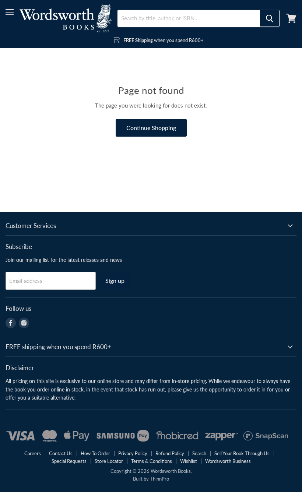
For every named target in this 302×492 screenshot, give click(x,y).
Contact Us (61, 453)
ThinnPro (159, 479)
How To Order (95, 453)
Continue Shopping (151, 127)
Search (199, 453)
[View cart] (291, 18)
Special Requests (69, 461)
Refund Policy (169, 453)
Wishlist (188, 461)
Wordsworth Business (228, 461)
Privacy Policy (132, 453)
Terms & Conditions (151, 461)
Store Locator (109, 461)
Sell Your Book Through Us (242, 453)
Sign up (114, 280)
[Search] (270, 18)
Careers (32, 453)
